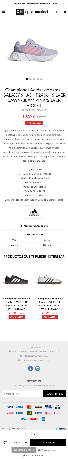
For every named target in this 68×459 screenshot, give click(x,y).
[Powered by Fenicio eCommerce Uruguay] (61, 428)
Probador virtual (48, 450)
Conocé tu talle (24, 450)
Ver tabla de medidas (36, 455)
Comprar (49, 442)
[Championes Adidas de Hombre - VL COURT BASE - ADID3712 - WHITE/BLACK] (16, 279)
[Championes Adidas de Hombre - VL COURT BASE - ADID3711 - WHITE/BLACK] (49, 279)
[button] (57, 11)
